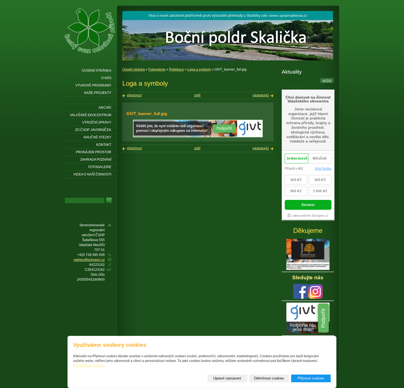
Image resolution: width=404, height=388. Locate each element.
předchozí (134, 95)
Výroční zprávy (96, 122)
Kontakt (103, 145)
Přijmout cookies (311, 378)
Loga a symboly (199, 69)
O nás (106, 78)
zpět (197, 95)
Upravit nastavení (227, 378)
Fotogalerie (156, 69)
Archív (105, 108)
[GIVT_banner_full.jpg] (198, 136)
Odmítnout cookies (269, 378)
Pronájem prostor (93, 152)
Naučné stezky (97, 137)
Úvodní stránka (133, 69)
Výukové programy (93, 85)
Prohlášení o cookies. (89, 365)
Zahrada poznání (95, 159)
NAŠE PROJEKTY (97, 93)
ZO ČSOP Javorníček (93, 130)
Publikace (176, 69)
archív (326, 80)
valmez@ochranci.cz (89, 260)
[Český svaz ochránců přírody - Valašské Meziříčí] (90, 30)
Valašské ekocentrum (90, 115)
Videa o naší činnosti (92, 174)
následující (261, 95)
